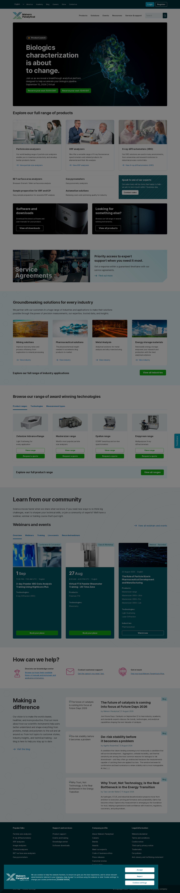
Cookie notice (63, 879)
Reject (139, 876)
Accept (140, 870)
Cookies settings (140, 883)
